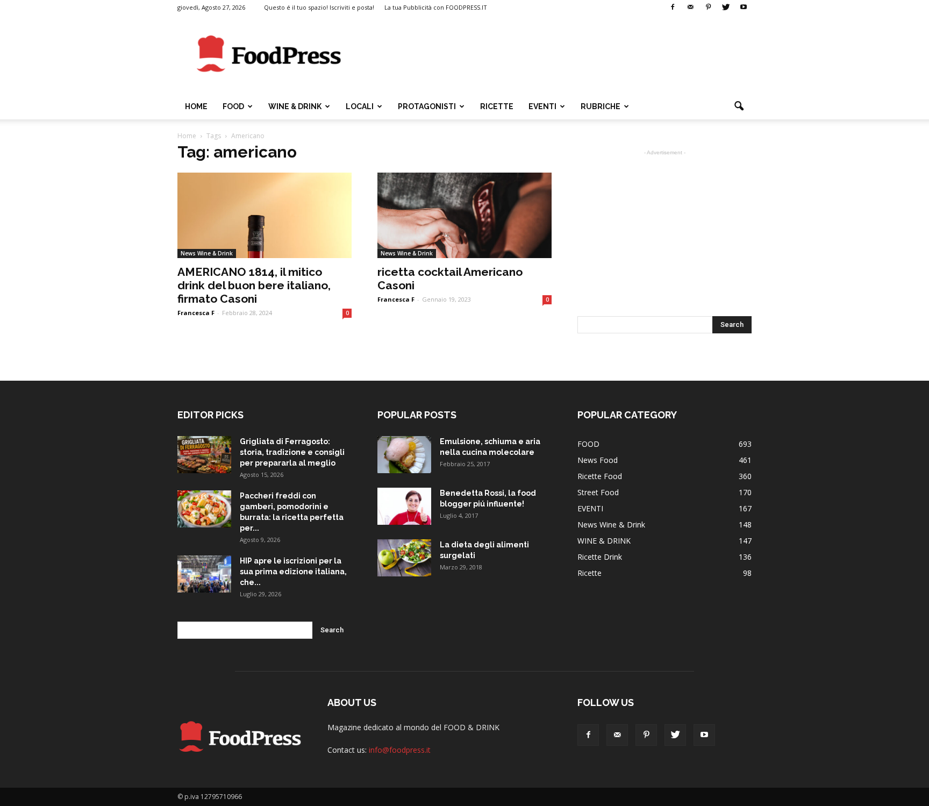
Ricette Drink (599, 557)
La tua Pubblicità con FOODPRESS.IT (435, 7)
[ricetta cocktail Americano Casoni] (464, 215)
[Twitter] (726, 7)
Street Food (598, 492)
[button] (739, 106)
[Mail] (690, 7)
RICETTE (496, 106)
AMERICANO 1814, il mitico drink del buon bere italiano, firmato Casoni (254, 285)
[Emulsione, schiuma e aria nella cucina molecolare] (404, 454)
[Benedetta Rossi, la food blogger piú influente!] (404, 506)
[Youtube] (743, 7)
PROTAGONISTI (427, 106)
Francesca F (196, 313)
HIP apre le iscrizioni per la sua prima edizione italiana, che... (293, 572)
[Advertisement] (556, 54)
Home (196, 106)
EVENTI (542, 106)
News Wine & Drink (207, 253)
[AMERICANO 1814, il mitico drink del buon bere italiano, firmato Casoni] (264, 215)
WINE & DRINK (294, 106)
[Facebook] (672, 7)
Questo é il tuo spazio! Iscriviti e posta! (319, 7)
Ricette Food (599, 476)
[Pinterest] (708, 7)
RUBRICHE (600, 106)
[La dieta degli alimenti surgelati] (404, 557)
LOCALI (360, 106)
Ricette (589, 573)
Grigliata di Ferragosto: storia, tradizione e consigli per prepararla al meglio (292, 452)
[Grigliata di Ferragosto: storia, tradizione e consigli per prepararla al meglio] (204, 454)
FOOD (233, 106)
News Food (597, 460)
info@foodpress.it (400, 750)
